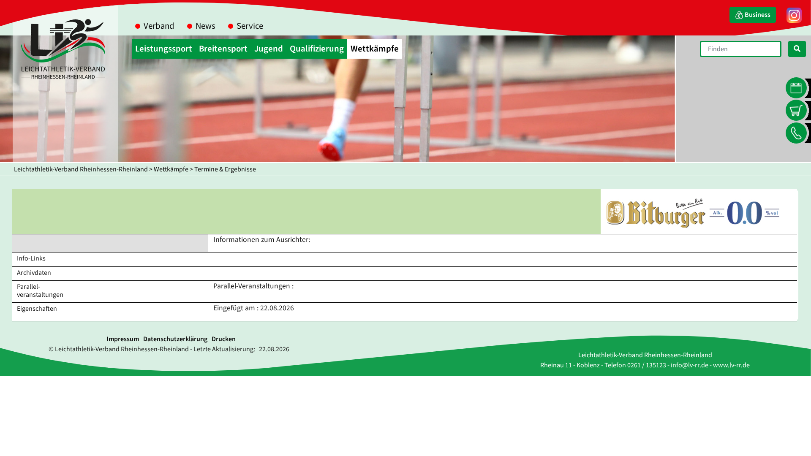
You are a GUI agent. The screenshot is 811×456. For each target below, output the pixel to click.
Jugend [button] (268, 49)
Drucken (224, 339)
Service (250, 26)
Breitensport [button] (223, 49)
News (205, 26)
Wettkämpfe (171, 169)
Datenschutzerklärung (175, 339)
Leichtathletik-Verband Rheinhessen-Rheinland (81, 169)
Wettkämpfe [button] (375, 49)
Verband (159, 26)
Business (756, 14)
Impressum (122, 339)
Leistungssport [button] (163, 49)
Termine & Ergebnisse (225, 169)
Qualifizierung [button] (317, 49)
